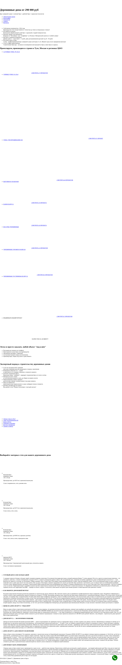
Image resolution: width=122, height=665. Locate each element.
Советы (5, 21)
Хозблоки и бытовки (9, 423)
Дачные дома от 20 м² (9, 419)
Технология (6, 19)
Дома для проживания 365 (10, 420)
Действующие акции (9, 16)
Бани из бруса (7, 422)
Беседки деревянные (9, 425)
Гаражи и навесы (8, 426)
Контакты (6, 22)
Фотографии (6, 18)
